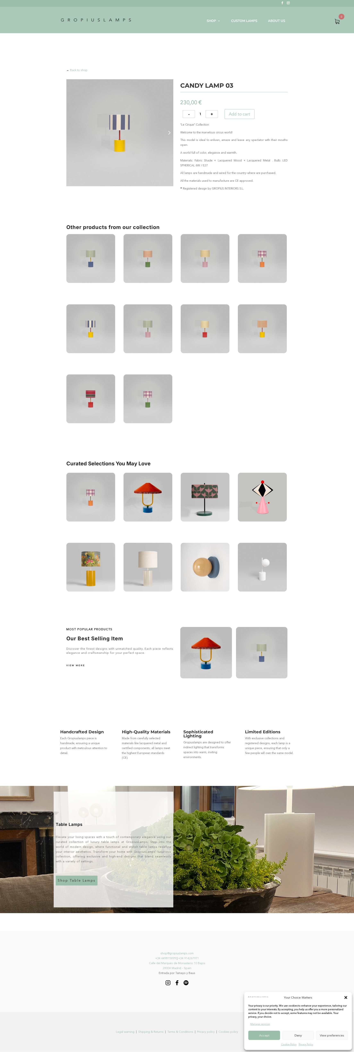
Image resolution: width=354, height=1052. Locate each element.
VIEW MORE (75, 665)
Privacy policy (206, 1032)
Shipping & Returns (150, 1032)
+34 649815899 (165, 958)
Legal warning (125, 1032)
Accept (264, 1035)
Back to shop (78, 70)
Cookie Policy (289, 1044)
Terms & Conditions (180, 1032)
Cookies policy (228, 1032)
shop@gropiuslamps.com (177, 953)
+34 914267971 (188, 958)
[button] (346, 997)
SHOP (211, 21)
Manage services (260, 1024)
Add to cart (239, 114)
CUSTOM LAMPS (244, 21)
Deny (298, 1035)
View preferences (332, 1035)
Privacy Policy (306, 1044)
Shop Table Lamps (76, 880)
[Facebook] (177, 984)
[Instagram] (168, 984)
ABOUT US (276, 21)
